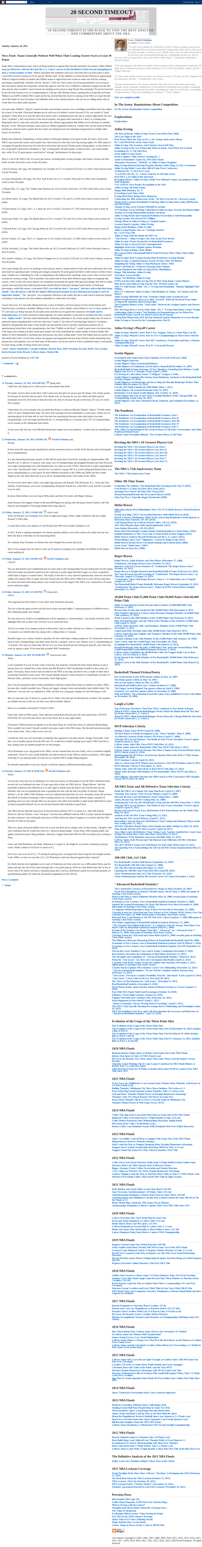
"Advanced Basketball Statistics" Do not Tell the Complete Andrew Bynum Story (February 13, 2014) (153, 971)
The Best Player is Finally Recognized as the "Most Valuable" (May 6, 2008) (152, 733)
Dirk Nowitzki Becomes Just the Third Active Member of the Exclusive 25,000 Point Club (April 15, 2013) (156, 622)
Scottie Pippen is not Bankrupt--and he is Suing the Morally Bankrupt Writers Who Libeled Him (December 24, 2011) (156, 383)
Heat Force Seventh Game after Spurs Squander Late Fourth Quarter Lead (150, 1419)
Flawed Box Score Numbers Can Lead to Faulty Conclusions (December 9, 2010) (152, 951)
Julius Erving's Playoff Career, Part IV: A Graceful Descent (144, 345)
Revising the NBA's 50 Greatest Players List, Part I (139, 447)
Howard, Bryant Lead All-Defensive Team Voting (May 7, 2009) (146, 797)
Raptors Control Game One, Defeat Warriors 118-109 (138, 1244)
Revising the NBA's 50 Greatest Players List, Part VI (140, 461)
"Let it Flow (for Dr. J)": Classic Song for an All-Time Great (144, 174)
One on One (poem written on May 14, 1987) (136, 682)
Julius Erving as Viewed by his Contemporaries (138, 244)
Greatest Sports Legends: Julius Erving (134, 224)
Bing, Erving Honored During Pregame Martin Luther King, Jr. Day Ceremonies (155, 165)
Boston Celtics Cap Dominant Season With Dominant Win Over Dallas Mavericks (153, 1126)
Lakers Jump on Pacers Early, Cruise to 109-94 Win (138, 1525)
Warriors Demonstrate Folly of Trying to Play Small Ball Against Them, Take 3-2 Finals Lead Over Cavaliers (156, 1374)
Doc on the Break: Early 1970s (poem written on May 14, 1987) (146, 677)
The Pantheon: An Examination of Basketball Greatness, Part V (146, 426)
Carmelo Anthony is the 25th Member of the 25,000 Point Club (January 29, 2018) (155, 638)
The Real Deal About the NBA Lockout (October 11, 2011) (141, 1478)
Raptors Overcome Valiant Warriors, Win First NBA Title (141, 1263)
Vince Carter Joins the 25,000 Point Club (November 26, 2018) (145, 641)
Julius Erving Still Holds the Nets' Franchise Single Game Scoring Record (151, 296)
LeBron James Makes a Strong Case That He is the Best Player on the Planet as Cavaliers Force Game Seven (157, 1341)
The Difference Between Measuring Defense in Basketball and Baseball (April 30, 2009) (155, 940)
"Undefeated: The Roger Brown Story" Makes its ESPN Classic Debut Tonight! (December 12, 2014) (154, 588)
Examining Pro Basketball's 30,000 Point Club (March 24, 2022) (146, 644)
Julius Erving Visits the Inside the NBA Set (135, 235)
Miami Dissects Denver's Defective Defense (133, 1141)
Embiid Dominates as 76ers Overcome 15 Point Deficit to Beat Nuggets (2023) (153, 534)
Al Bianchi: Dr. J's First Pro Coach (132, 171)
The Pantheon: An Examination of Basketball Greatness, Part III (146, 421)
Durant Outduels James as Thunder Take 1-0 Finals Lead (141, 1437)
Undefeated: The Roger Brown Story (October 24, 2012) (142, 563)
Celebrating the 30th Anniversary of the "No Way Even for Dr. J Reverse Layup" (155, 199)
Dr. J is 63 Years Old (124, 233)
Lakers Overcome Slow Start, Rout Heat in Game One (139, 1218)
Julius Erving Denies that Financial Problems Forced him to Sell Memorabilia (153, 215)
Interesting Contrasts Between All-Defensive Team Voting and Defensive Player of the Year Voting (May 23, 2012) (157, 822)
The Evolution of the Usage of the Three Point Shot (137, 1025)
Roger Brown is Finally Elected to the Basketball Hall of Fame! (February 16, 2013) (156, 571)
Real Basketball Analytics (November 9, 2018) (135, 984)
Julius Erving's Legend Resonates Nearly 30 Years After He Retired (148, 261)
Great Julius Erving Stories (128, 154)
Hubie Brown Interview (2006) (129, 548)
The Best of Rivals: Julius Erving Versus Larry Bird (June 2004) (146, 133)
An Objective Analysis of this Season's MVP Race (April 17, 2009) (147, 736)
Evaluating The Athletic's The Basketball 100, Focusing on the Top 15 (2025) (152, 486)
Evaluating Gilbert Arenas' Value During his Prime (137, 1513)
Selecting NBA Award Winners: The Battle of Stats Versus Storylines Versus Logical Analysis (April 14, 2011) (156, 740)
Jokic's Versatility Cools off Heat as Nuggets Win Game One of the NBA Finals (151, 1138)
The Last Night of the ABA (128, 136)
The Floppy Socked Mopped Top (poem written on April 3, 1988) (147, 688)
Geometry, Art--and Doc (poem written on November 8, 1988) (145, 691)
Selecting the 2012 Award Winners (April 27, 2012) (139, 818)
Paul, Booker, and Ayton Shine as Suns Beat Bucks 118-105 (141, 1189)
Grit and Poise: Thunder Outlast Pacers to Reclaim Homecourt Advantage (149, 1094)
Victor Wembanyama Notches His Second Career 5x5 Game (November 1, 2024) (154, 876)
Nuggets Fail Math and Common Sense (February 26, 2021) (142, 997)
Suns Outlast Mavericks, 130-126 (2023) (134, 528)
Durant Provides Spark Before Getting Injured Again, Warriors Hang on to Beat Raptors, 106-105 (157, 1259)
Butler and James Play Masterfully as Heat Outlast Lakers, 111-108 (145, 1229)
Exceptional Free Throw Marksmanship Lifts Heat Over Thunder (145, 1443)
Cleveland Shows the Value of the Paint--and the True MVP (142, 1367)
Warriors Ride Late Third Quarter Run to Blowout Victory (141, 1165)
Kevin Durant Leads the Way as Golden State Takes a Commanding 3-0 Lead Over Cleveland (153, 1284)
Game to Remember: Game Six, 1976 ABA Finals (139, 159)
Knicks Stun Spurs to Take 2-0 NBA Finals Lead (136, 1056)
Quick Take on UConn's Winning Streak (132, 1519)
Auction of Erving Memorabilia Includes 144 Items (139, 212)
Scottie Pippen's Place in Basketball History (136, 363)
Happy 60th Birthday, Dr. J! (128, 190)
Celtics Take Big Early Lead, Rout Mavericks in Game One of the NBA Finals (151, 1115)
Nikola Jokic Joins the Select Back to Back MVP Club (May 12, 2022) (149, 769)
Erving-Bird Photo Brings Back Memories (135, 196)
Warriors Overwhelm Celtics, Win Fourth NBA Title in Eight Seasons (147, 1177)
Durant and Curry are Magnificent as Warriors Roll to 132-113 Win (146, 1308)
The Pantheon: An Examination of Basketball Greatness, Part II (146, 418)
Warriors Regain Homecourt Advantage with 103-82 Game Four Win (146, 1370)
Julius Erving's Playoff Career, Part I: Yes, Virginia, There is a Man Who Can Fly (155, 332)
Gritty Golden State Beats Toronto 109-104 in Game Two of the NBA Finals (149, 1247)
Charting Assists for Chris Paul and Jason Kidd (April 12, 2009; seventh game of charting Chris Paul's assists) (156, 936)
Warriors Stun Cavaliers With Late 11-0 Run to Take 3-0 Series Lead (146, 1311)
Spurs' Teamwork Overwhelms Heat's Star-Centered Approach (143, 1392)
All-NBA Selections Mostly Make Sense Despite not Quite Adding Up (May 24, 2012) (156, 826)
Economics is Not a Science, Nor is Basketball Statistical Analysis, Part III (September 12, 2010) (156, 947)
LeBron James (38, 352)
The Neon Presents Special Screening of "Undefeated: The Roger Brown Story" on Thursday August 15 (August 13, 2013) (156, 575)
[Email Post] (16, 363)
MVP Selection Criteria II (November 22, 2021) (138, 766)
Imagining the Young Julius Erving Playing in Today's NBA (144, 263)
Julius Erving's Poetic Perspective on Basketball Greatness (143, 241)
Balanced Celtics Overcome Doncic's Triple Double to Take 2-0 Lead (146, 1118)
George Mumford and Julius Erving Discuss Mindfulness (142, 269)
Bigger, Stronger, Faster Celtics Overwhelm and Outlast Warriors (144, 1168)
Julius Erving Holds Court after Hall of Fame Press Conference (146, 168)
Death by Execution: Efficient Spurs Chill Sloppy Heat (139, 1405)
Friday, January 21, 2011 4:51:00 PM (23, 592)
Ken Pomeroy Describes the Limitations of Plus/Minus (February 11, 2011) (149, 954)
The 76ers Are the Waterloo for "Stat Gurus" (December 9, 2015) (144, 981)
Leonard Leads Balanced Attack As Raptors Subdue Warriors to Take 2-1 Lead (152, 1250)
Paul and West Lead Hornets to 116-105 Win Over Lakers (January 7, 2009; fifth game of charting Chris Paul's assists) (156, 918)
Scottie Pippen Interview (126, 360)
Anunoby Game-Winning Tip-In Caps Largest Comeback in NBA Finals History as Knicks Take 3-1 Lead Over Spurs (153, 1065)
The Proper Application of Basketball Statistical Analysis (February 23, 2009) (150, 922)
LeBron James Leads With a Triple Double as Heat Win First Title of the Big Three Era (156, 1449)
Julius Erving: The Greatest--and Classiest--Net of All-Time (144, 145)
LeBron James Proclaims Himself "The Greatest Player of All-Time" (148, 434)
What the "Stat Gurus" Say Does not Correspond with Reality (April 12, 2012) (151, 959)
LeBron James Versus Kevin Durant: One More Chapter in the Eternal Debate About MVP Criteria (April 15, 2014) (157, 751)
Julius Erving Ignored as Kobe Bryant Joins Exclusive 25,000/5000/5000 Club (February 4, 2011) (153, 606)
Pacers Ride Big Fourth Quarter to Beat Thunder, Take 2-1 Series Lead (148, 1091)
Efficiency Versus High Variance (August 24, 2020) (137, 995)
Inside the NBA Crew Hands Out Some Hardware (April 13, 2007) (147, 791)
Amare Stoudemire (18, 348)
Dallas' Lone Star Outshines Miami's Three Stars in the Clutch (143, 1461)
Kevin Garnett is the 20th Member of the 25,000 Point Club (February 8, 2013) (153, 618)
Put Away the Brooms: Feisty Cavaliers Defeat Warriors (140, 1314)
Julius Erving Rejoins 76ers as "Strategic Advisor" (139, 230)
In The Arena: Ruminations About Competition (138, 109)
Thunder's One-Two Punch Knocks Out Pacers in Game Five (142, 1097)
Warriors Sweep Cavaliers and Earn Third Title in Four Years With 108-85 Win (152, 1288)
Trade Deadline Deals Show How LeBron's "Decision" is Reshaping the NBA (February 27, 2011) (156, 1474)
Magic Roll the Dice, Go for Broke (129, 1522)
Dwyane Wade (86, 348)
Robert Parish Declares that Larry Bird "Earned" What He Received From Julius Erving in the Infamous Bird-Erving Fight (155, 300)
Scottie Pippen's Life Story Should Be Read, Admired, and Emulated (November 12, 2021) (156, 401)
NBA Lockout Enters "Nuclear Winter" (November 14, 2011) (142, 1484)
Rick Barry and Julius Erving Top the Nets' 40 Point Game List (146, 284)
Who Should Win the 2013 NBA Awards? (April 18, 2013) (143, 829)
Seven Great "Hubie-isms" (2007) (131, 545)
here (55, 341)
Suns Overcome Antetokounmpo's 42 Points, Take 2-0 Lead (141, 1192)
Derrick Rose (55, 348)
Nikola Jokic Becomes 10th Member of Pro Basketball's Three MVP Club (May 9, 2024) (155, 772)
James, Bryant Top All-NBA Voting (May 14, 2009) (139, 799)
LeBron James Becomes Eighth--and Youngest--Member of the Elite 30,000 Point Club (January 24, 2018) (157, 635)
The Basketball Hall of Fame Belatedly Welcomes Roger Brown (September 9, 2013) (156, 584)
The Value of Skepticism (124, 1510)
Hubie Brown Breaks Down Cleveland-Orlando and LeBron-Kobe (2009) (151, 542)
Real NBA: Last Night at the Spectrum (133, 177)
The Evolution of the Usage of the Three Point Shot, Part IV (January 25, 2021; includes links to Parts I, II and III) (156, 1039)
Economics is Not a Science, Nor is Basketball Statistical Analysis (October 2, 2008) (153, 901)
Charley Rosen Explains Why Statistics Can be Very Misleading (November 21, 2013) (154, 967)
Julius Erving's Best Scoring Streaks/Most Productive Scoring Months (149, 258)
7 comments (8, 363)
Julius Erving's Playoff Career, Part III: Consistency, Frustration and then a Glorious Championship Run (157, 341)
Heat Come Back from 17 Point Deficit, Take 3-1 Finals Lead (142, 1446)
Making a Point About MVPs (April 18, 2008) (137, 730)
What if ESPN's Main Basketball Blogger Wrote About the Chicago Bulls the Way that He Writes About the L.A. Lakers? (157, 717)
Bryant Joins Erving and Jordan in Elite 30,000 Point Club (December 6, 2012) (153, 610)
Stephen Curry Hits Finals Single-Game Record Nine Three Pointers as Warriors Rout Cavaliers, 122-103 (155, 1279)
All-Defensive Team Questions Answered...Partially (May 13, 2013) (147, 837)
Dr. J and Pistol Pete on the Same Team (134, 142)
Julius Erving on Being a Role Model (132, 250)
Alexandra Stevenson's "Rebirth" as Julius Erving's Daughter (145, 162)
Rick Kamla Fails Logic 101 (126, 1499)
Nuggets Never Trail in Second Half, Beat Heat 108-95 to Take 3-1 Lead (147, 1147)
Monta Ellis (52, 352)
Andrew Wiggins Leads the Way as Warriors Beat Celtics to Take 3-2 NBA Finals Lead (155, 1174)
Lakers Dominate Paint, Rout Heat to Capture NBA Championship (145, 1232)
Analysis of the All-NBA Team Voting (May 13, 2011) (140, 815)
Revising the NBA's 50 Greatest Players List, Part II (140, 449)
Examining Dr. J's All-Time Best (130, 151)
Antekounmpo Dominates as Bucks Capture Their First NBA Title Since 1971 (151, 1205)
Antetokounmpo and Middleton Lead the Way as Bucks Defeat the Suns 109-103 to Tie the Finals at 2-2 (155, 1198)
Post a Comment (10, 879)
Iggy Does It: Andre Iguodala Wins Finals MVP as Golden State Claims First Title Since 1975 (156, 1379)
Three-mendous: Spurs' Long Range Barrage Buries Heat (141, 1410)
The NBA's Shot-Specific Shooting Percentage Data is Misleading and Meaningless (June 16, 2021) (156, 1007)
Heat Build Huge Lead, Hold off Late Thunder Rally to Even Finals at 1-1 (149, 1440)
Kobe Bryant (23, 352)
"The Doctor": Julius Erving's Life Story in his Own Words (144, 238)
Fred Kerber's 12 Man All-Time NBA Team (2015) (139, 488)
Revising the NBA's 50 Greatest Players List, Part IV (140, 455)
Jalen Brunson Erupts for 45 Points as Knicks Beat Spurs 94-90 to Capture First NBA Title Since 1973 (155, 1070)
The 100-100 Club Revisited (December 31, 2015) (138, 868)
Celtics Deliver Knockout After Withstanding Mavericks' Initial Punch (147, 1120)
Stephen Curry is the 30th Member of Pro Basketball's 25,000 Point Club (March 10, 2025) (156, 663)
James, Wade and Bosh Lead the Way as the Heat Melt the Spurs (144, 1413)
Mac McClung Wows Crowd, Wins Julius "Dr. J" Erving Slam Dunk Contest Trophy (157, 309)
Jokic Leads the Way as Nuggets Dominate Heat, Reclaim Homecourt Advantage (152, 1144)
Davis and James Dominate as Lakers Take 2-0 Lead (138, 1221)
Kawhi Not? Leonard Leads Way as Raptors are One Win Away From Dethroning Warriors (153, 1254)
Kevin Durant (9, 352)
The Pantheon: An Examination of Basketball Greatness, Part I (146, 415)
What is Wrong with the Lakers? (128, 1505)
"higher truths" (15, 318)
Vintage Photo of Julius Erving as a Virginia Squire (140, 221)
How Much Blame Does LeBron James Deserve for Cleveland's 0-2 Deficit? (149, 1331)
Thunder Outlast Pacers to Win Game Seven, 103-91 (138, 1102)
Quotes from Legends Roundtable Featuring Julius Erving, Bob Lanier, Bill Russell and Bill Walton (156, 203)
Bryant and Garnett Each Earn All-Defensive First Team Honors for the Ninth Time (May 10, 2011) (156, 811)
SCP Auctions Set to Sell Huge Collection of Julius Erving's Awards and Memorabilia (156, 210)
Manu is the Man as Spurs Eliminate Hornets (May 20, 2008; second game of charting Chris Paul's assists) (154, 897)
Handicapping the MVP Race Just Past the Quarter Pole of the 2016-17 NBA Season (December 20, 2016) (156, 756)
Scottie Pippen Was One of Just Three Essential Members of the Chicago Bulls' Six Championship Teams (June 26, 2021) (155, 396)
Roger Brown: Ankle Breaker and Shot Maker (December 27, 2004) (148, 560)
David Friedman (60, 439)
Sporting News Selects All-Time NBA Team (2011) (139, 491)
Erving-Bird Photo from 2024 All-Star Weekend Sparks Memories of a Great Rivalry (156, 317)
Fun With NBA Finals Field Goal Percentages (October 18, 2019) (144, 992)
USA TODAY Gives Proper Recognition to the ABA (140, 184)
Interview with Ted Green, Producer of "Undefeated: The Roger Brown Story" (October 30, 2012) (154, 567)
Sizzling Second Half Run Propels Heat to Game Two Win (141, 1407)
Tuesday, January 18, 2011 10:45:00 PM (25, 383)
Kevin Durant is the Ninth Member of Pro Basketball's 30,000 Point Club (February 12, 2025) (156, 658)
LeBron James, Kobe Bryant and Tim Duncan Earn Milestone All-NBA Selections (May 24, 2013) (155, 841)
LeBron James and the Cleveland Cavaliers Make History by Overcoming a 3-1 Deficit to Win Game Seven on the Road (156, 1346)
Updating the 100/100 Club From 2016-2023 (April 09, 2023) (144, 870)
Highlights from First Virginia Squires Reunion (137, 247)
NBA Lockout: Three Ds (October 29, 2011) (134, 1481)
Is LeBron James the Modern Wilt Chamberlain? (136, 1334)
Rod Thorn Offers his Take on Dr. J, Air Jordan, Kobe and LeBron (148, 139)
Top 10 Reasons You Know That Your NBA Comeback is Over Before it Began (153, 708)
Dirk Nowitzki (70, 348)
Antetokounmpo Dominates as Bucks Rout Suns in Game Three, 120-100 (148, 1195)
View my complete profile (127, 97)
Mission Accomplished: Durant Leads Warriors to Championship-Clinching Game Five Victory (155, 1318)
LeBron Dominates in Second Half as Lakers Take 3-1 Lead (142, 1226)
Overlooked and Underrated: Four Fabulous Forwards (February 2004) (150, 358)
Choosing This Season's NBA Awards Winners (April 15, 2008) (145, 794)
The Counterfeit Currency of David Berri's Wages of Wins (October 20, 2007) (153, 888)
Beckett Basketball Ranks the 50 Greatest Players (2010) (142, 494)
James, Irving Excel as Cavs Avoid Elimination (135, 1337)
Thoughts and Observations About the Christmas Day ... (140, 1508)
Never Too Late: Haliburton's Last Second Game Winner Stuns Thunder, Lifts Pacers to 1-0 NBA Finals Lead (156, 1084)
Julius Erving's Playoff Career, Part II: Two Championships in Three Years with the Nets (156, 336)
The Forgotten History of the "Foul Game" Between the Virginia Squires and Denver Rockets (157, 305)
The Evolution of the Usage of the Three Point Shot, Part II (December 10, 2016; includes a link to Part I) (156, 1029)
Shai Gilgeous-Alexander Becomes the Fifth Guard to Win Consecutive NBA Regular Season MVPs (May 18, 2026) (156, 777)
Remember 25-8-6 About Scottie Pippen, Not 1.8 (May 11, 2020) (146, 393)
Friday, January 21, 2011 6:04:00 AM (23, 559)
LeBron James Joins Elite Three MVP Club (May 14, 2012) (144, 744)
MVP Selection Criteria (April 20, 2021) (134, 760)
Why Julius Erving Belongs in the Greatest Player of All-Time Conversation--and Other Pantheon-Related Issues (158, 430)
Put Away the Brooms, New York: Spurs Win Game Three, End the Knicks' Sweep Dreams (153, 1060)
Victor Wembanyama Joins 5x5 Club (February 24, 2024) (143, 873)
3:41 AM (34, 358)
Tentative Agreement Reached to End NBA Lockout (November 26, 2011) (148, 1487)
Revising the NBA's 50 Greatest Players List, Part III (140, 452)
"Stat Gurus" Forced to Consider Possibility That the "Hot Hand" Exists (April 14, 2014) (156, 975)
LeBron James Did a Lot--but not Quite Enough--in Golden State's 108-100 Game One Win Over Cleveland (155, 1360)
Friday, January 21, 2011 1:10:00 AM (23, 512)
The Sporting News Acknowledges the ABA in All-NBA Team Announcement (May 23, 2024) (157, 848)
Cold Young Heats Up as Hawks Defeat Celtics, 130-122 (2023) (145, 522)
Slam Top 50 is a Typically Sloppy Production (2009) (140, 497)
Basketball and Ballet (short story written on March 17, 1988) (145, 685)
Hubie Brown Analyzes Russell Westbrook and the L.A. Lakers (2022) (149, 537)
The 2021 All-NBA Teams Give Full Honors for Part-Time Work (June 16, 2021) (154, 845)
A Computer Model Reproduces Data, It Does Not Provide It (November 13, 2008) (153, 909)
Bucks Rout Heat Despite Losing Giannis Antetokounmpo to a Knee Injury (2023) (155, 531)
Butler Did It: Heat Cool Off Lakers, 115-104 (134, 1223)
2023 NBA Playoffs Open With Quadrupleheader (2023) (142, 525)
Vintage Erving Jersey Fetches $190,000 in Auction (139, 207)
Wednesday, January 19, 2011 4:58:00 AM (26, 439)
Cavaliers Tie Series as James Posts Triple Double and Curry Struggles (147, 1364)
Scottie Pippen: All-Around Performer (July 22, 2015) (141, 390)
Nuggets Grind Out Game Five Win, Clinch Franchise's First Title (145, 1150)
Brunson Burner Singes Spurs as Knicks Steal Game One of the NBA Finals (150, 1053)
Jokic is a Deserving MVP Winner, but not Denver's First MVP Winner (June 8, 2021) (157, 763)
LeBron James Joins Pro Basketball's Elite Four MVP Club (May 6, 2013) (151, 747)
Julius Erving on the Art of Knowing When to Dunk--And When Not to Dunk (153, 148)
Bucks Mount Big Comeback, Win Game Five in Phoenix (140, 1202)
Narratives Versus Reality (127, 275)
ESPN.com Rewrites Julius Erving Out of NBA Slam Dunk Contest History (152, 281)
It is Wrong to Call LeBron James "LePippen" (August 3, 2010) (146, 374)
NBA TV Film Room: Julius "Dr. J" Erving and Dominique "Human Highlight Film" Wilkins (157, 287)
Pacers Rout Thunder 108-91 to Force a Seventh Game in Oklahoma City (148, 1099)
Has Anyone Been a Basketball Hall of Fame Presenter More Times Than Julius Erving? (154, 254)
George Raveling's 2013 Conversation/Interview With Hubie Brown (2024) (151, 514)
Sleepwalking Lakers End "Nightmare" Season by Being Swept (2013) (149, 539)
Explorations (120, 121)
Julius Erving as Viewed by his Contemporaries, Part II (142, 320)
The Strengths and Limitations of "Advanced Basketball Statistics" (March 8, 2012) (153, 957)
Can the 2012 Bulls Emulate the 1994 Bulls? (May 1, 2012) (143, 387)
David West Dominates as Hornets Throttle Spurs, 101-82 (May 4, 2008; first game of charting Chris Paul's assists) (155, 892)
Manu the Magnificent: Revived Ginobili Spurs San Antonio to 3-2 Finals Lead (151, 1416)
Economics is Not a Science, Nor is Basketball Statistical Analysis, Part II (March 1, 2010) (156, 943)
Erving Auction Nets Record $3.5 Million (134, 218)
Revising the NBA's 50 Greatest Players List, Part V (140, 458)
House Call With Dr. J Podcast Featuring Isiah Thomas (142, 266)
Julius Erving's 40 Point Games (130, 187)
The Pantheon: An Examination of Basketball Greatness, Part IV (146, 424)
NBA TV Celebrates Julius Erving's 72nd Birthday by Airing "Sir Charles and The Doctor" (156, 292)
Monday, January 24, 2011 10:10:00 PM (25, 655)
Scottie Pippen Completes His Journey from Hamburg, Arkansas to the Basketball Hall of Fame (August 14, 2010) (157, 378)
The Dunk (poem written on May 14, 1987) (135, 679)
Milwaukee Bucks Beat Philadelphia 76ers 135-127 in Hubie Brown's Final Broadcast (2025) (157, 510)
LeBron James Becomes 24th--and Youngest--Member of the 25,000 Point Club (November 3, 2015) (153, 627)
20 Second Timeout (102, 12)
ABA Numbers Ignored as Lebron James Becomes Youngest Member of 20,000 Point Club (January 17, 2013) (156, 614)
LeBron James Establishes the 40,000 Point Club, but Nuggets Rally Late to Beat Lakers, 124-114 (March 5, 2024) (154, 653)
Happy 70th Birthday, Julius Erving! (132, 272)
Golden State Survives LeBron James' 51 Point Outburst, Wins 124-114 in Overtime (153, 1275)
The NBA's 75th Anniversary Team (132, 473)
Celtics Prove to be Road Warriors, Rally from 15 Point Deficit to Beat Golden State (153, 1162)
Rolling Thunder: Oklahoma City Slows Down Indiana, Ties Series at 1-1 (148, 1088)
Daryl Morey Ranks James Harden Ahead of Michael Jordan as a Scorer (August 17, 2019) (154, 988)
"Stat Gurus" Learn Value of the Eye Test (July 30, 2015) (140, 978)
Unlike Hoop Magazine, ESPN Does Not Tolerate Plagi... (140, 1502)
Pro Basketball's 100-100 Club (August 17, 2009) (138, 865)
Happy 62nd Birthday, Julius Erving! (133, 227)
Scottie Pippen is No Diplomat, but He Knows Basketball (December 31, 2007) (153, 366)
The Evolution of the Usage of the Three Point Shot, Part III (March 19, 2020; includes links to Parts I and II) (155, 1034)
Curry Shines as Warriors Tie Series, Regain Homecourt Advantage (146, 1171)
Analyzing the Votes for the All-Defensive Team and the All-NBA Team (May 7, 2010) (156, 802)
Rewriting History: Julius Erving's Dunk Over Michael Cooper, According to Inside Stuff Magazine (156, 180)
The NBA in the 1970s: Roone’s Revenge (132, 1516)
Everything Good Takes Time (129, 193)
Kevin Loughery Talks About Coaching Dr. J (137, 156)
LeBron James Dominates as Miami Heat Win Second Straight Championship (151, 1425)
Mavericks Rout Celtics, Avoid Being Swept (133, 1123)
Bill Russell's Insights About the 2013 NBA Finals (136, 1422)
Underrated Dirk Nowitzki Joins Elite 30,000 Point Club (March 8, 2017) (150, 631)
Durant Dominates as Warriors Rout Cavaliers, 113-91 (139, 1305)
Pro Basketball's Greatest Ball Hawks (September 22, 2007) (144, 862)
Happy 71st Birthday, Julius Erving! (132, 278)
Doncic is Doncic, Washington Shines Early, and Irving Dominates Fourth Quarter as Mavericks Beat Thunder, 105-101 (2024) (156, 518)
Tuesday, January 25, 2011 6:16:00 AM (24, 771)
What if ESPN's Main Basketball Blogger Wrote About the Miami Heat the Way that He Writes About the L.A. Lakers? (156, 712)
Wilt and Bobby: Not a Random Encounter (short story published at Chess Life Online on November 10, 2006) (157, 695)
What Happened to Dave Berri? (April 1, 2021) (135, 1000)
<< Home (6, 885)
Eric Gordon (100, 348)
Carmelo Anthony (38, 348)
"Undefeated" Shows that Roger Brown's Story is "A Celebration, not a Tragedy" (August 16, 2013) (155, 580)
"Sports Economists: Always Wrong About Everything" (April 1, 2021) (147, 1003)
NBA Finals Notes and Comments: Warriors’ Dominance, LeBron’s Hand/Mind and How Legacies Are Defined (156, 1292)
